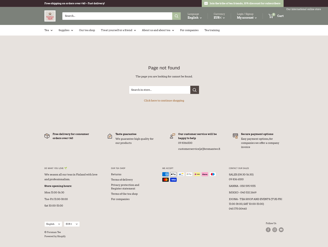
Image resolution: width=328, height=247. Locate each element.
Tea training (212, 30)
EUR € (69, 224)
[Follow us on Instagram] (274, 229)
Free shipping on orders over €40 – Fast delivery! (74, 3)
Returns (116, 174)
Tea (46, 30)
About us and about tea (156, 30)
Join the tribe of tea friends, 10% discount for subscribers (245, 3)
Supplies (64, 30)
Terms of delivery (122, 179)
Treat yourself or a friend (116, 30)
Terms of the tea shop (124, 193)
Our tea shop (87, 30)
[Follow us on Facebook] (268, 229)
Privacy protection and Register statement (125, 186)
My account (245, 17)
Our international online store (303, 9)
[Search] (176, 16)
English (50, 224)
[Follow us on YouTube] (281, 229)
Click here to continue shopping (164, 100)
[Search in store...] (194, 90)
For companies (189, 30)
